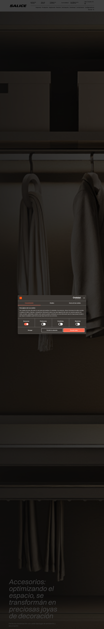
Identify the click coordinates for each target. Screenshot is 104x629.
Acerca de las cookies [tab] (75, 303)
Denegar (30, 330)
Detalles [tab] (52, 303)
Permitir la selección (52, 330)
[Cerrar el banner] (84, 297)
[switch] (43, 324)
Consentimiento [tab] (29, 303)
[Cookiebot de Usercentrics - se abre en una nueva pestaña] (74, 298)
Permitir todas (74, 330)
